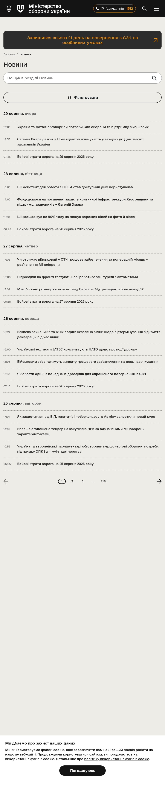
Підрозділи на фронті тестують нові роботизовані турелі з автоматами (77, 277)
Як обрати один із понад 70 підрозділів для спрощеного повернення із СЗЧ (81, 374)
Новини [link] (25, 54)
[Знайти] (154, 78)
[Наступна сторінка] (159, 481)
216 (103, 481)
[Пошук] (144, 9)
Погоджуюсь (82, 770)
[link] (6, 481)
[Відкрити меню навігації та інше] (156, 8)
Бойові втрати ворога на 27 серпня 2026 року (55, 301)
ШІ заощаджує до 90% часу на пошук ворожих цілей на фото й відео (76, 217)
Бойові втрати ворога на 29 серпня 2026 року (55, 156)
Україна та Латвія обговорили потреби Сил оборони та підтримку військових (83, 127)
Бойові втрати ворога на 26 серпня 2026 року (55, 386)
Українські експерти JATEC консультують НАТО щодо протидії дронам (77, 349)
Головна (9, 54)
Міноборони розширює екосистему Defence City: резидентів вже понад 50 (80, 289)
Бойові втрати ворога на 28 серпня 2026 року (55, 229)
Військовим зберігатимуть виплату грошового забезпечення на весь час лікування (87, 361)
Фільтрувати (86, 97)
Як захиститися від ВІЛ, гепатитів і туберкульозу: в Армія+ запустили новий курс (86, 416)
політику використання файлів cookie (116, 759)
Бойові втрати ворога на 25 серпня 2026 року (55, 464)
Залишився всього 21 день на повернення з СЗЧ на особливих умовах (82, 40)
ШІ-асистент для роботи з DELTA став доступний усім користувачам (75, 187)
